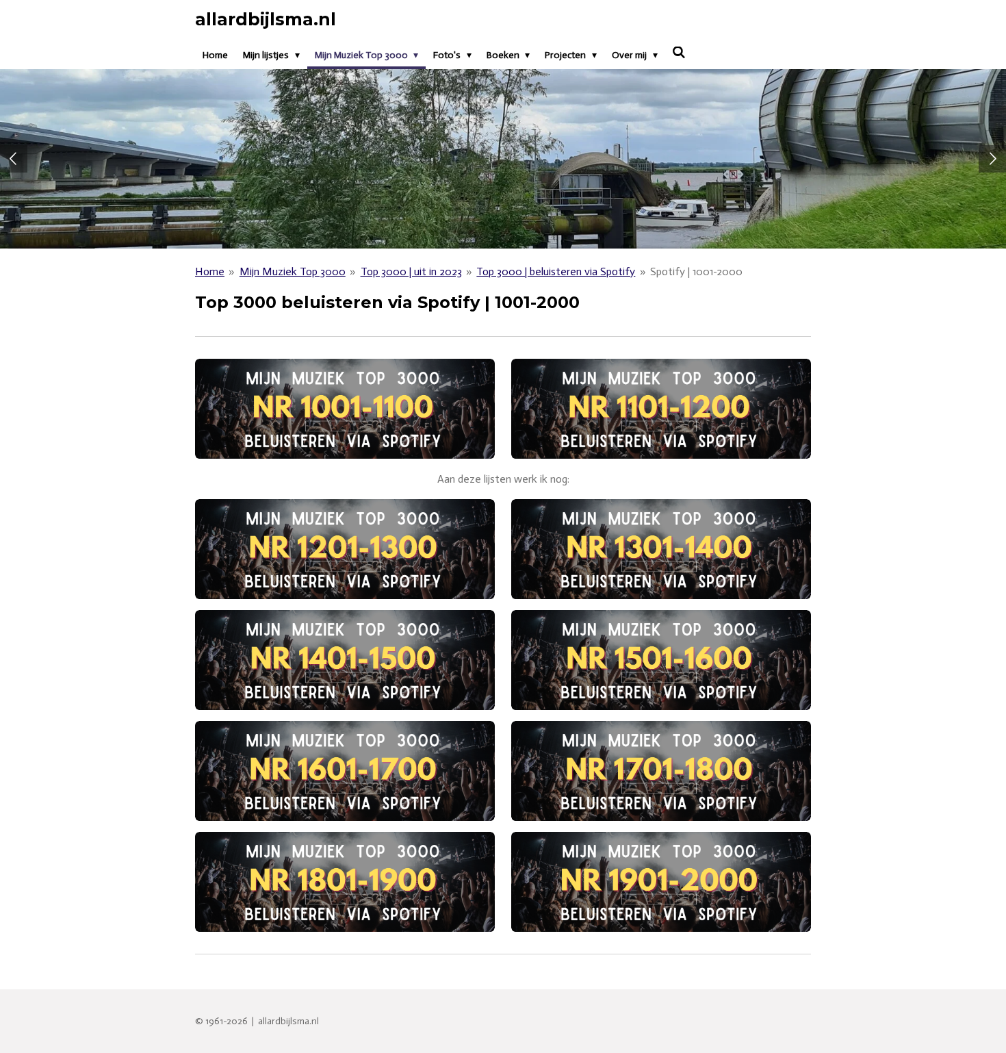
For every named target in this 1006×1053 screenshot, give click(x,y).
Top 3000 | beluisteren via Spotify (555, 271)
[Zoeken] (679, 53)
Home (209, 271)
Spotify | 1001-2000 (696, 271)
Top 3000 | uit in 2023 (411, 271)
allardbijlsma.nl (265, 19)
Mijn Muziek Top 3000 (293, 271)
